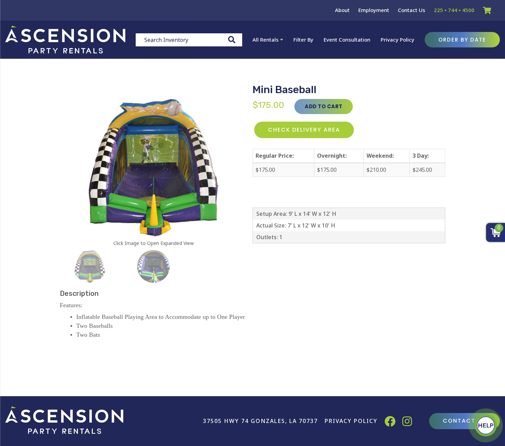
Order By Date (462, 39)
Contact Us (411, 10)
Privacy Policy (397, 39)
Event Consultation (347, 39)
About (342, 10)
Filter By (303, 39)
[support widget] (486, 425)
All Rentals (266, 39)
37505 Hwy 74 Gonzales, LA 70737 (260, 421)
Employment (373, 10)
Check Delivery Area (304, 130)
